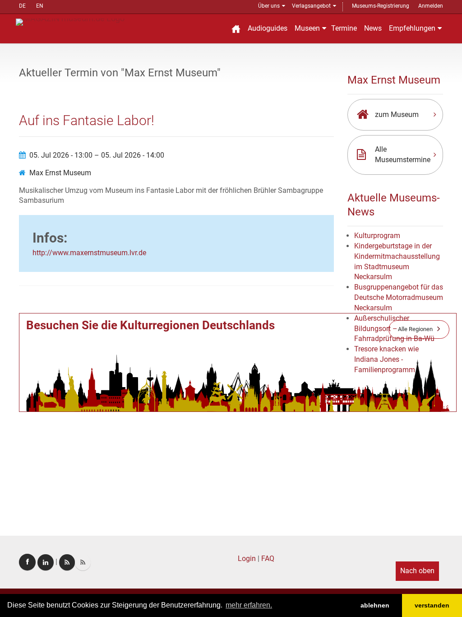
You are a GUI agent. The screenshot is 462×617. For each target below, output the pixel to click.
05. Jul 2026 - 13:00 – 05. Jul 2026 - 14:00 (96, 155)
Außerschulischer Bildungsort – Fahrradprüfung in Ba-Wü (394, 328)
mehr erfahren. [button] (249, 605)
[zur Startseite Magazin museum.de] (70, 21)
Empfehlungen (412, 28)
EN (39, 6)
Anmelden (430, 6)
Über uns (269, 6)
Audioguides (267, 28)
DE (22, 6)
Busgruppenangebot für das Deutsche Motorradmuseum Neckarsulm (398, 297)
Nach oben (417, 570)
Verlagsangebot (311, 6)
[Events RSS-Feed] (67, 562)
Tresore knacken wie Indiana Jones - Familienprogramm (386, 359)
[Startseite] (236, 29)
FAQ (267, 558)
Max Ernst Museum (60, 172)
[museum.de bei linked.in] (45, 562)
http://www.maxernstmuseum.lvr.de (89, 252)
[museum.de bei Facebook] (27, 562)
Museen (307, 28)
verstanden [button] (432, 605)
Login (247, 558)
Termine (344, 28)
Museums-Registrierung (380, 6)
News (373, 28)
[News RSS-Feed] (83, 562)
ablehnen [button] (374, 605)
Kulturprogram (377, 235)
